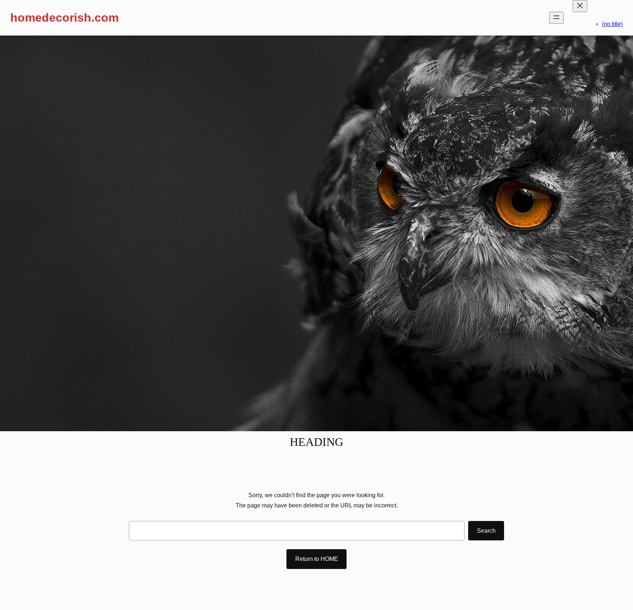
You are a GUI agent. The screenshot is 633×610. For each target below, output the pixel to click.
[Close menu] (580, 6)
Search (486, 531)
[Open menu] (556, 18)
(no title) (612, 24)
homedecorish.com (64, 17)
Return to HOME (316, 559)
